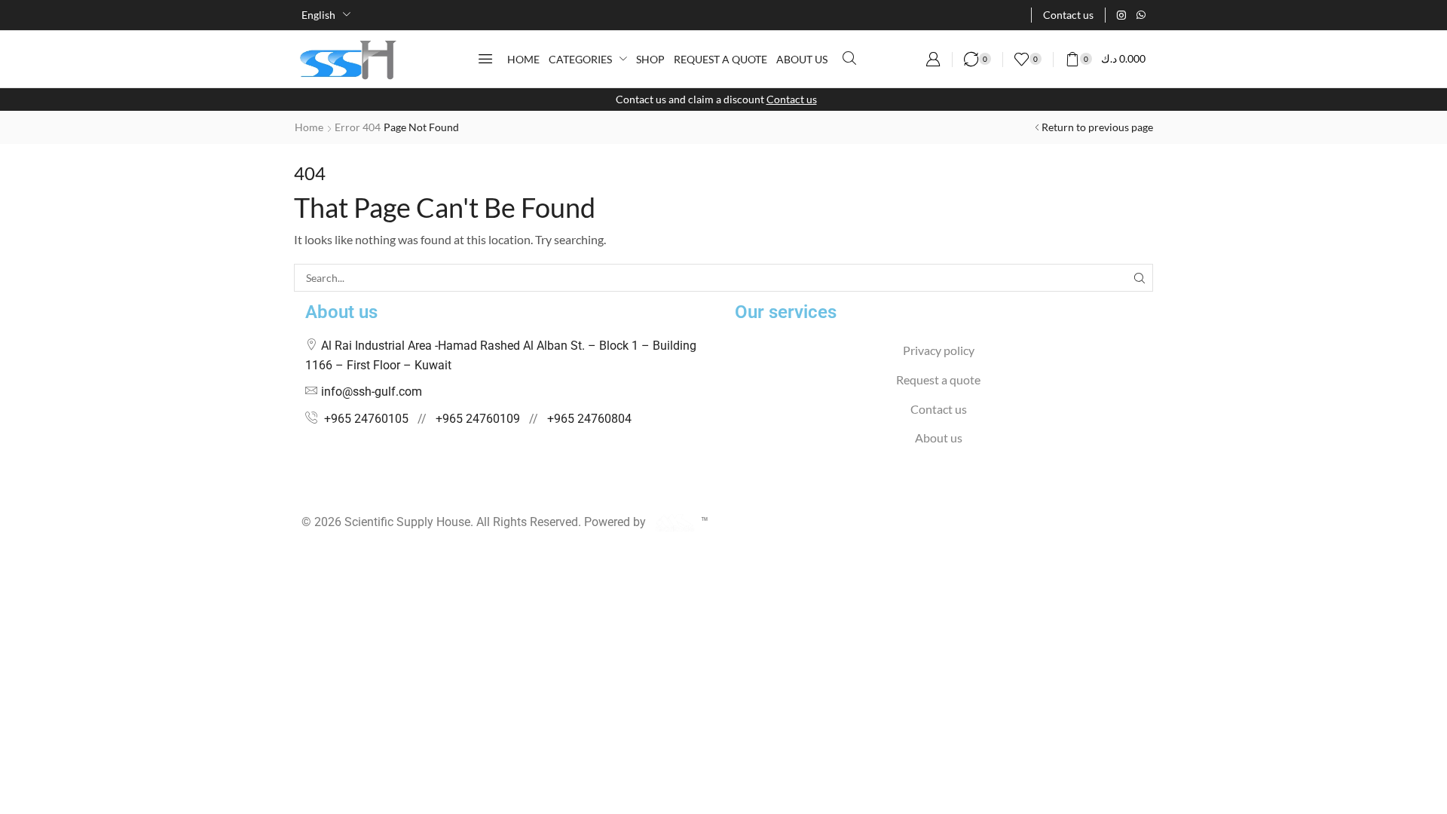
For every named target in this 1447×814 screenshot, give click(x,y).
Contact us (791, 99)
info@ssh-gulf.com (371, 391)
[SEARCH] (1139, 278)
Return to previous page (1097, 127)
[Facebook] (305, 492)
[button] (485, 59)
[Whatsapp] (1141, 15)
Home (309, 127)
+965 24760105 (366, 419)
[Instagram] (1121, 15)
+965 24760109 (478, 419)
